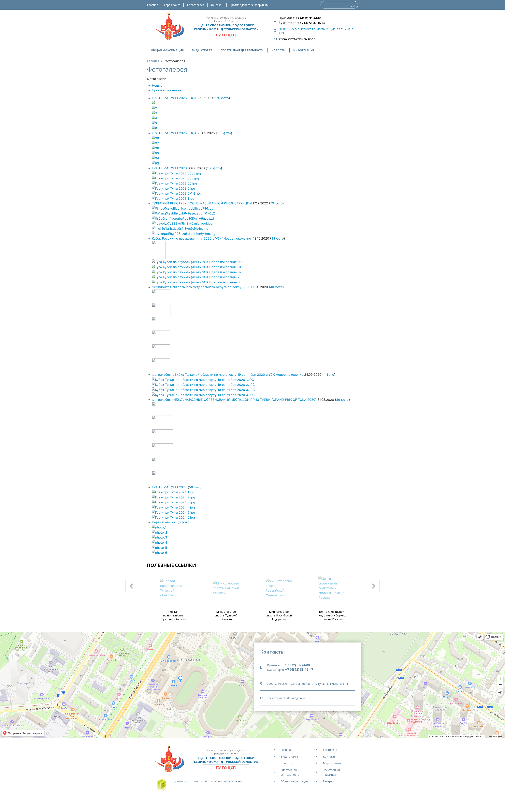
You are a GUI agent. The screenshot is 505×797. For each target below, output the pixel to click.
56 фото (195, 487)
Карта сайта (172, 5)
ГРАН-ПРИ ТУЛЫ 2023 (169, 168)
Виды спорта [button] (202, 50)
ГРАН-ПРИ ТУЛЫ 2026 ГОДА (174, 98)
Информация (303, 50)
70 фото (222, 98)
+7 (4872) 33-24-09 (308, 18)
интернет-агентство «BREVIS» (228, 781)
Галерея (328, 781)
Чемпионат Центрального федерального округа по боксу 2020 (201, 287)
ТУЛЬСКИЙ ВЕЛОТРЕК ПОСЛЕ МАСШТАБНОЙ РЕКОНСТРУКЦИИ (202, 203)
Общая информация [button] (167, 50)
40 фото (276, 287)
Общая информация (294, 781)
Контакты (217, 5)
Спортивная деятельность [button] (242, 50)
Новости (278, 50)
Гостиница (330, 750)
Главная (152, 5)
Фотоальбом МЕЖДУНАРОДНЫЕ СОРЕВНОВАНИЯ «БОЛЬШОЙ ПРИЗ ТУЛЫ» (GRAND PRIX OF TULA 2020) (234, 400)
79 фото (276, 203)
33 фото (277, 238)
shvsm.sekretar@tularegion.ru (297, 39)
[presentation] (131, 586)
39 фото (342, 400)
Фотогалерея (195, 5)
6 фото (184, 522)
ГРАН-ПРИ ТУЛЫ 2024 (169, 487)
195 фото (224, 133)
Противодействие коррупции (248, 5)
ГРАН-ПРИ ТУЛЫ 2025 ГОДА (174, 133)
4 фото (329, 374)
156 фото (214, 168)
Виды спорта (289, 756)
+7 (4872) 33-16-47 (312, 23)
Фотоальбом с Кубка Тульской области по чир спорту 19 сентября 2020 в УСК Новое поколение (227, 374)
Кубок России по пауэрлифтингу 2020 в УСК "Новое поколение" (202, 238)
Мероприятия (332, 763)
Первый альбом (164, 522)
